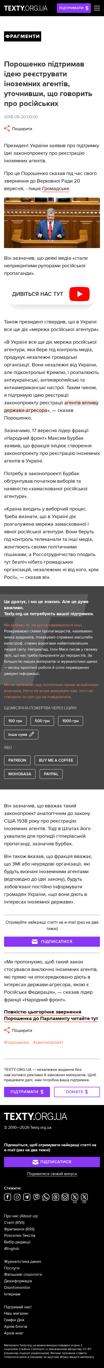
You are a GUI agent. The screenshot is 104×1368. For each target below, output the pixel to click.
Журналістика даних (22, 1261)
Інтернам (12, 1294)
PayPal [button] (51, 774)
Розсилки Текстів (19, 1235)
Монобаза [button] (19, 774)
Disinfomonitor (17, 1287)
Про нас (11, 1216)
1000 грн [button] (70, 720)
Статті (9, 1222)
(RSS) (19, 1222)
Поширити (21, 128)
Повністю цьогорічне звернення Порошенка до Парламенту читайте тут (51, 1015)
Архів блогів (15, 1326)
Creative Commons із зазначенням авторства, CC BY (55, 1349)
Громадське (55, 189)
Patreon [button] (17, 760)
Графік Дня (14, 1319)
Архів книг (14, 1333)
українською (39, 1353)
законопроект (49, 1042)
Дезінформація (18, 1281)
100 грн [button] (15, 720)
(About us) (29, 1216)
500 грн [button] (42, 720)
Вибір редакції (17, 1242)
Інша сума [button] (17, 734)
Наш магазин (16, 1313)
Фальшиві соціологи (23, 1274)
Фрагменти (14, 1229)
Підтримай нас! (18, 1307)
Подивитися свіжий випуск (52, 1173)
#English (11, 1248)
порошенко (18, 1042)
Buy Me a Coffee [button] (56, 760)
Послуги (11, 1268)
